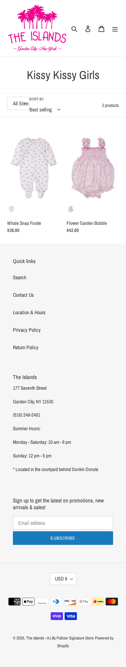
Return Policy (25, 347)
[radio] (11, 209)
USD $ (61, 578)
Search (19, 277)
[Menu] (115, 28)
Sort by (36, 99)
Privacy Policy (27, 329)
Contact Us (23, 294)
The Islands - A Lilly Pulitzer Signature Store (60, 638)
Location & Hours (29, 312)
